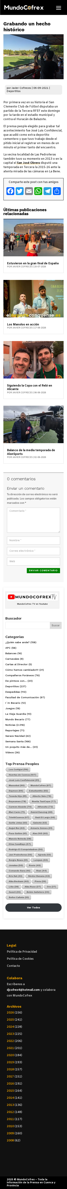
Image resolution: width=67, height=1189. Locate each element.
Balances (10, 653)
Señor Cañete (19, 897)
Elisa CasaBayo (20, 844)
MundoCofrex (41, 785)
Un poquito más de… (18, 746)
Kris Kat (15, 876)
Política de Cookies (20, 959)
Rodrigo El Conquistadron (26, 849)
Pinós (40, 881)
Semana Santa (14, 741)
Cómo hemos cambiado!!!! (21, 669)
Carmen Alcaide (20, 807)
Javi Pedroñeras (20, 854)
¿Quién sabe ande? (17, 642)
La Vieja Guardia (15, 713)
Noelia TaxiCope (44, 801)
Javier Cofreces (21, 88)
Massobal (17, 785)
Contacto (13, 966)
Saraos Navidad (15, 735)
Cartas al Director (16, 664)
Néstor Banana (39, 876)
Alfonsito (45, 807)
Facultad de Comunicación (22, 697)
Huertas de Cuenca (22, 775)
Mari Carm (17, 812)
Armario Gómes (41, 828)
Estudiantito (38, 791)
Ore (51, 886)
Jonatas (16, 865)
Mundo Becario (14, 719)
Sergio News (18, 860)
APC (8, 647)
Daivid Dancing (42, 812)
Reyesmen (17, 801)
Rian (41, 870)
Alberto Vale (42, 796)
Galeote (40, 823)
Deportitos (14, 91)
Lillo (14, 886)
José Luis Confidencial (24, 780)
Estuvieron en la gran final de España (33, 263)
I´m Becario (12, 702)
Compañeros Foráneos (19, 675)
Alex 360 (40, 833)
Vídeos (9, 752)
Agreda (44, 854)
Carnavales (12, 658)
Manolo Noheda (20, 838)
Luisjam (41, 860)
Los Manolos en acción (23, 324)
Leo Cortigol (18, 769)
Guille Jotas (18, 823)
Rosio (35, 865)
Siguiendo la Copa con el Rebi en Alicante (29, 387)
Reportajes (12, 730)
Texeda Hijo (18, 796)
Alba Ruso (33, 886)
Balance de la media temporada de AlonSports (31, 452)
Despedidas (12, 691)
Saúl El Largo (45, 817)
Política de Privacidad (22, 952)
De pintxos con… (16, 680)
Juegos (10, 708)
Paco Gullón (18, 833)
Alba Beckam (19, 881)
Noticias (10, 724)
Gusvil (15, 892)
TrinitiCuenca (19, 817)
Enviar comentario (43, 570)
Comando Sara (19, 870)
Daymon (16, 791)
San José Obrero (28, 163)
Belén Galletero (38, 892)
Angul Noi (17, 828)
